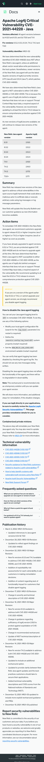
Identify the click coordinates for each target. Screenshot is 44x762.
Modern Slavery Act (32, 756)
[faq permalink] (38, 488)
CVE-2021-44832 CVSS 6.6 (16, 460)
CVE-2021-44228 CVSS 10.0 (16, 449)
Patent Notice (24, 756)
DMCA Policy (29, 755)
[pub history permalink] (27, 524)
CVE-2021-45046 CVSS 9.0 (16, 453)
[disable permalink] (40, 310)
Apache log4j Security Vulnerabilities (20, 478)
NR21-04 (18, 435)
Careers (17, 755)
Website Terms (18, 756)
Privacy (34, 755)
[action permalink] (20, 221)
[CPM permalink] (33, 421)
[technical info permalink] (18, 445)
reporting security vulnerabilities (15, 741)
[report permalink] (19, 713)
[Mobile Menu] (39, 11)
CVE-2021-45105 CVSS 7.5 (16, 457)
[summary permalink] (16, 182)
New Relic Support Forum (15, 482)
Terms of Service (23, 755)
